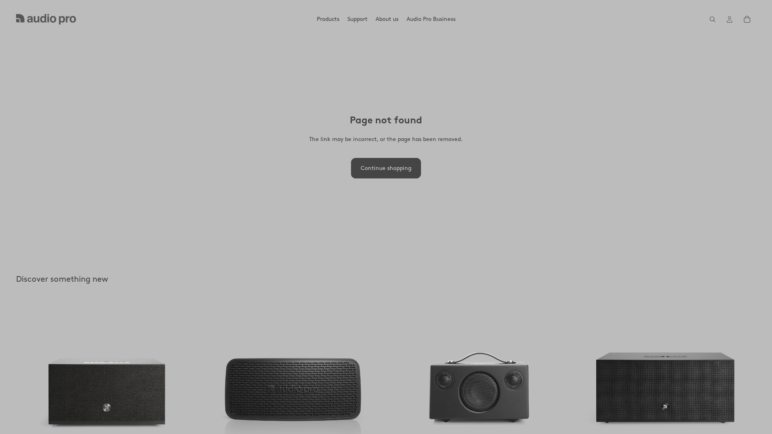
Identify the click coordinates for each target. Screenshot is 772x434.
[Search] (712, 19)
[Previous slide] (28, 389)
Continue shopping (386, 168)
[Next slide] (185, 389)
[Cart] (747, 19)
